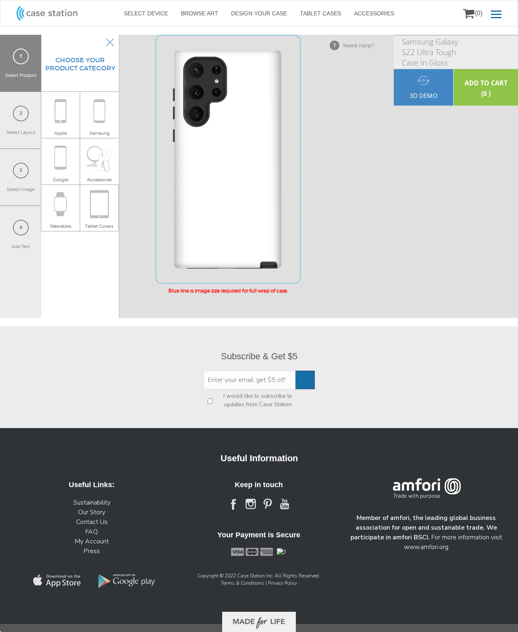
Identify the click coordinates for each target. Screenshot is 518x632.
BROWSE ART (199, 13)
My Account (92, 541)
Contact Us (92, 521)
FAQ (91, 531)
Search (448, 13)
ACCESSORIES (374, 13)
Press (92, 551)
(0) (478, 13)
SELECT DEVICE (146, 13)
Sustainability (91, 502)
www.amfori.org (426, 547)
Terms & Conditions (243, 583)
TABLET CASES (320, 13)
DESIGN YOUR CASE (259, 13)
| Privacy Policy (281, 583)
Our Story (91, 512)
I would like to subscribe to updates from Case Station (257, 400)
